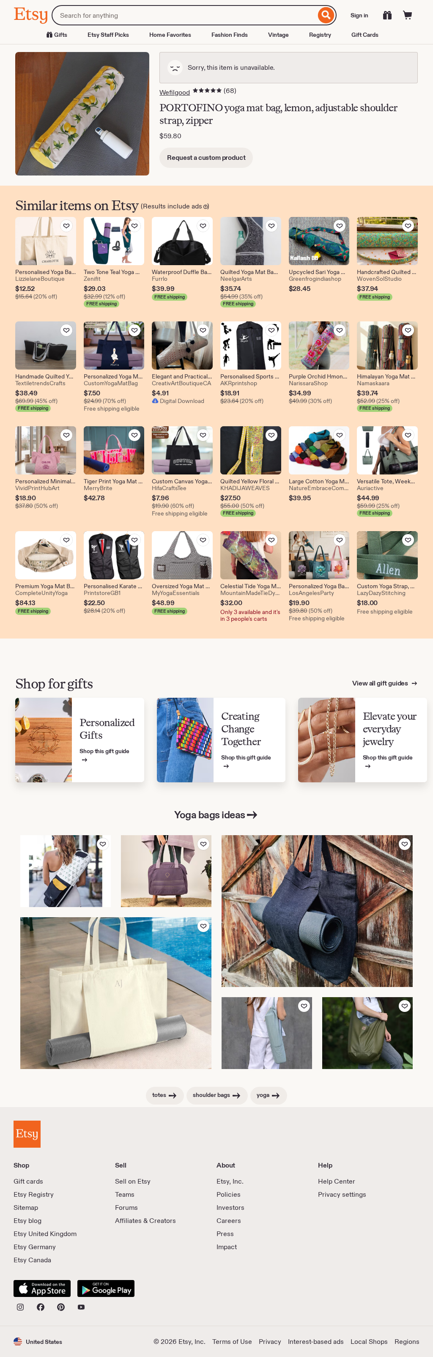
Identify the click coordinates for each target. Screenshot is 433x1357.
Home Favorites (170, 34)
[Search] (326, 15)
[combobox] (184, 15)
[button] (38, 1341)
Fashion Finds (229, 34)
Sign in (359, 15)
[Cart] (407, 15)
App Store (42, 1288)
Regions (407, 1342)
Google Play (105, 1288)
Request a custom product (206, 158)
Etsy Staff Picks (108, 34)
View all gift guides (380, 683)
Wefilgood (174, 92)
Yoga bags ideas (209, 814)
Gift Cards (364, 34)
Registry (320, 34)
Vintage (278, 34)
